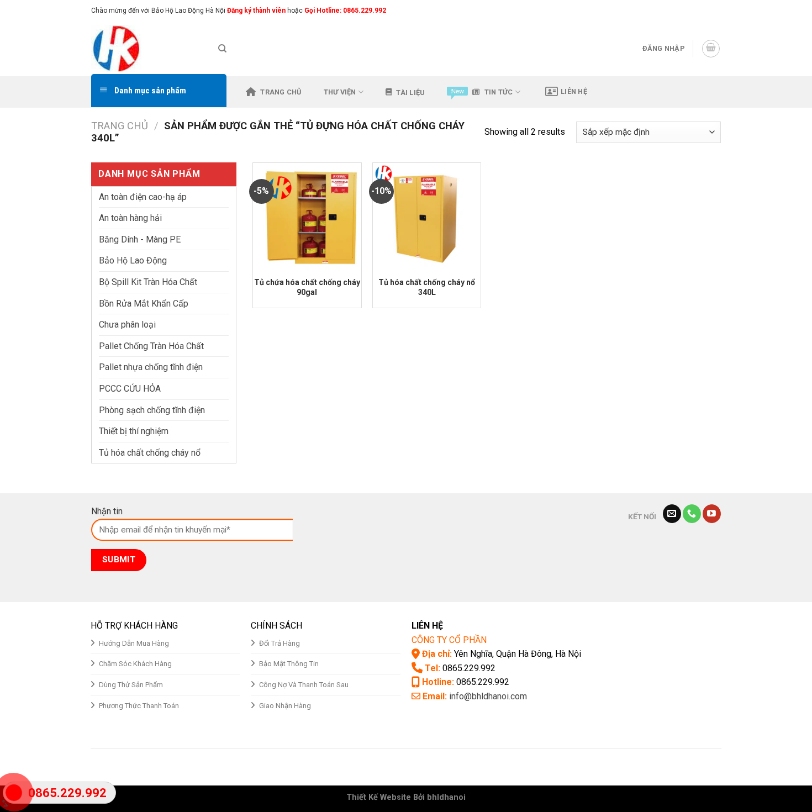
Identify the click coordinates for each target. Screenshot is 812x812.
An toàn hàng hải (130, 218)
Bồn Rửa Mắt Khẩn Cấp (143, 303)
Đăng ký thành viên (255, 10)
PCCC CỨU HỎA (130, 388)
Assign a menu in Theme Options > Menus (605, 10)
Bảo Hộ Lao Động (133, 260)
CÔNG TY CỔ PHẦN (449, 640)
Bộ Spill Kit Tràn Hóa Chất (148, 282)
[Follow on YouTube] (712, 513)
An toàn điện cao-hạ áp (143, 197)
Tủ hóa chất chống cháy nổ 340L (426, 287)
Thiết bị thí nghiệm (133, 431)
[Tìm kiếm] (222, 48)
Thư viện (340, 92)
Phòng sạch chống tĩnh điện (152, 410)
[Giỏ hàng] (711, 48)
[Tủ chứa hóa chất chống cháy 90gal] (307, 217)
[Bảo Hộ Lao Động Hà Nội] (146, 48)
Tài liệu (410, 92)
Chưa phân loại (127, 324)
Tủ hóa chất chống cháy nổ (150, 452)
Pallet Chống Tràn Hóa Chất (151, 346)
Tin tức (498, 92)
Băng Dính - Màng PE (140, 239)
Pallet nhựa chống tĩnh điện (151, 367)
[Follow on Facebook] (684, 10)
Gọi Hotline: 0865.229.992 (345, 10)
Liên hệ (574, 91)
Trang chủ (280, 92)
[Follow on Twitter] (705, 10)
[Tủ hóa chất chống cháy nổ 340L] (427, 217)
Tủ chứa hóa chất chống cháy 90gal (307, 287)
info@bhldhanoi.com (488, 696)
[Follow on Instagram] (694, 10)
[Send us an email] (715, 10)
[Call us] (692, 513)
